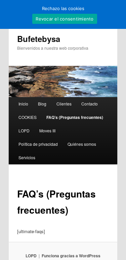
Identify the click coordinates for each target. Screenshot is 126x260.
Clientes (64, 103)
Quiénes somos (82, 144)
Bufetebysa (38, 38)
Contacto (89, 103)
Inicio (23, 103)
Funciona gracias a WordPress (71, 256)
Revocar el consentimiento (64, 18)
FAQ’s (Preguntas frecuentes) (74, 117)
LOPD (24, 130)
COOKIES (27, 117)
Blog (42, 103)
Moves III (47, 130)
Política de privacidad (38, 144)
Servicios (26, 157)
